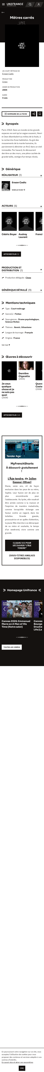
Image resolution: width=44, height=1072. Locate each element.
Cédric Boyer (9, 234)
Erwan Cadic (8, 73)
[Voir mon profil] (39, 4)
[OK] (22, 1068)
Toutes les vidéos (11, 647)
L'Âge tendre (15, 478)
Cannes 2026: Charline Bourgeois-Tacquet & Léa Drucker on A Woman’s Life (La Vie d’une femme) (16, 625)
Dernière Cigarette (24, 375)
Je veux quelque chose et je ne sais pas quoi (8, 389)
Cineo (4, 81)
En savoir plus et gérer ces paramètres (17, 1062)
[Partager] (33, 113)
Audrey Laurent (23, 236)
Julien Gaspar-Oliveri (24, 480)
